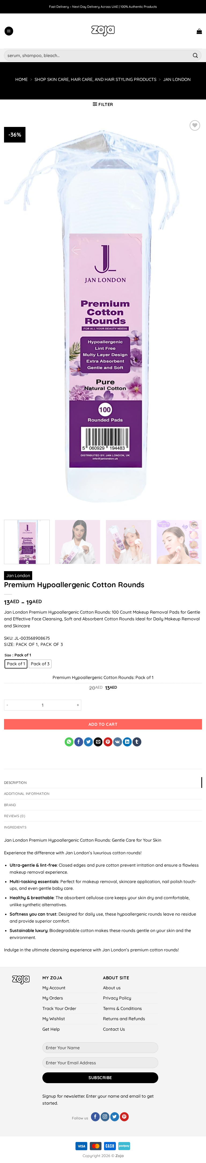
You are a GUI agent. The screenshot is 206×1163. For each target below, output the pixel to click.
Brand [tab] (10, 805)
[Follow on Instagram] (105, 1116)
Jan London (177, 79)
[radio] (16, 664)
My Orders (52, 998)
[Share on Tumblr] (137, 741)
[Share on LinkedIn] (127, 741)
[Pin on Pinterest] (108, 741)
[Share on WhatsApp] (69, 741)
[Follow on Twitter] (114, 1116)
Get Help (51, 1029)
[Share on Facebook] (78, 741)
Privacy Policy (117, 998)
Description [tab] (15, 782)
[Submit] (195, 55)
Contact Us (114, 1029)
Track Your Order (59, 1008)
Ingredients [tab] (15, 827)
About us (112, 987)
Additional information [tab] (27, 793)
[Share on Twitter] (88, 741)
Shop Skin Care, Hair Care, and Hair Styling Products (95, 79)
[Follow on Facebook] (95, 1116)
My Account (53, 987)
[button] (9, 31)
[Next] (194, 543)
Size (8, 655)
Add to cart (103, 724)
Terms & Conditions (122, 1008)
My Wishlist (53, 1018)
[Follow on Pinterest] (124, 1116)
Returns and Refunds (124, 1018)
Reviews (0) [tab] (14, 816)
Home (21, 79)
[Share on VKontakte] (117, 741)
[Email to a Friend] (98, 741)
